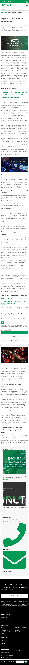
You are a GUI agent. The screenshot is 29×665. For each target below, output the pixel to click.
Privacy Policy (4, 620)
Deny (14, 336)
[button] (27, 323)
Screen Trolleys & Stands (20, 630)
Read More (5, 479)
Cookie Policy (10, 342)
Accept (14, 333)
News (5, 12)
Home (2, 12)
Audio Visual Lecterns (5, 629)
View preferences (14, 340)
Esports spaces (17, 110)
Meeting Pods (4, 627)
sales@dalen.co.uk (8, 571)
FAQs (2, 621)
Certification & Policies (5, 617)
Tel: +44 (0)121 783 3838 (6, 1)
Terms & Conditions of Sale (6, 618)
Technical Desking (19, 631)
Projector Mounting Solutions (21, 627)
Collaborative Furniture (5, 630)
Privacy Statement (17, 342)
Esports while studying (21, 228)
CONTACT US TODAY (14, 596)
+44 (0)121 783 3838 (8, 549)
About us (3, 615)
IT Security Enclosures (19, 629)
